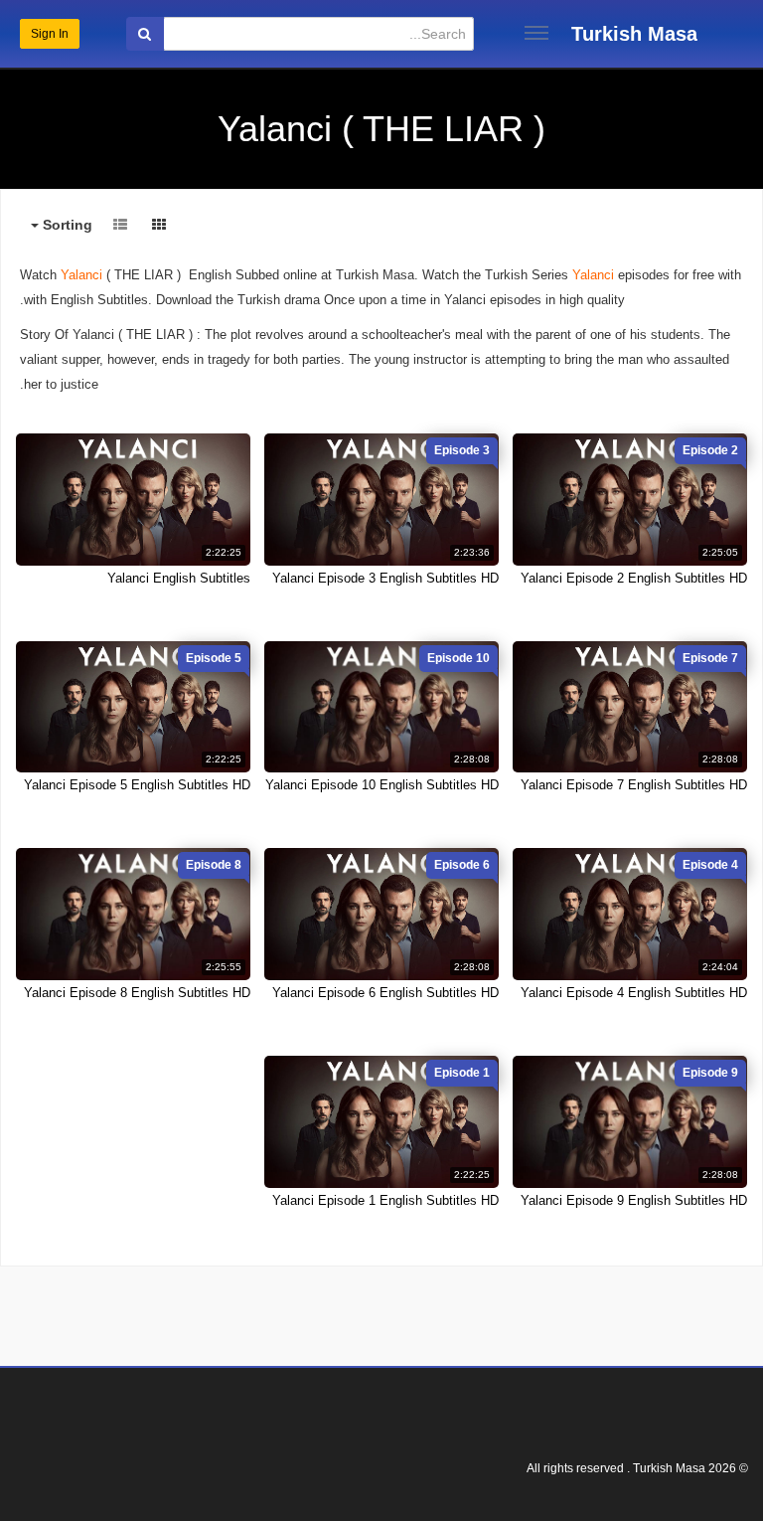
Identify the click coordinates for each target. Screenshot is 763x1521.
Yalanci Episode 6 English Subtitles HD (385, 992)
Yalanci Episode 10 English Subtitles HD (382, 784)
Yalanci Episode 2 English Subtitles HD (634, 578)
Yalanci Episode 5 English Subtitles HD (137, 784)
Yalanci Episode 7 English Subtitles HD (634, 784)
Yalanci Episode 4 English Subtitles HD (634, 992)
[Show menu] (536, 33)
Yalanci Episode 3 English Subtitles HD (385, 578)
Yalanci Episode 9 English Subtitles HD (634, 1200)
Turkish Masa (634, 34)
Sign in (50, 34)
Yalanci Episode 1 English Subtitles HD (385, 1200)
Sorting (65, 225)
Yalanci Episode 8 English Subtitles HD (137, 992)
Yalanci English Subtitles (178, 578)
